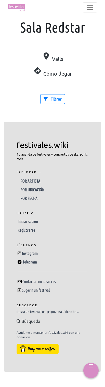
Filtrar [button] (56, 99)
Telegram (29, 262)
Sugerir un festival (36, 290)
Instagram (30, 253)
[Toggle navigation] (90, 7)
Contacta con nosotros (39, 281)
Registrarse (26, 230)
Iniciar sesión (28, 221)
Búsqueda (30, 321)
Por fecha (28, 198)
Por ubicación (32, 189)
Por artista (30, 181)
